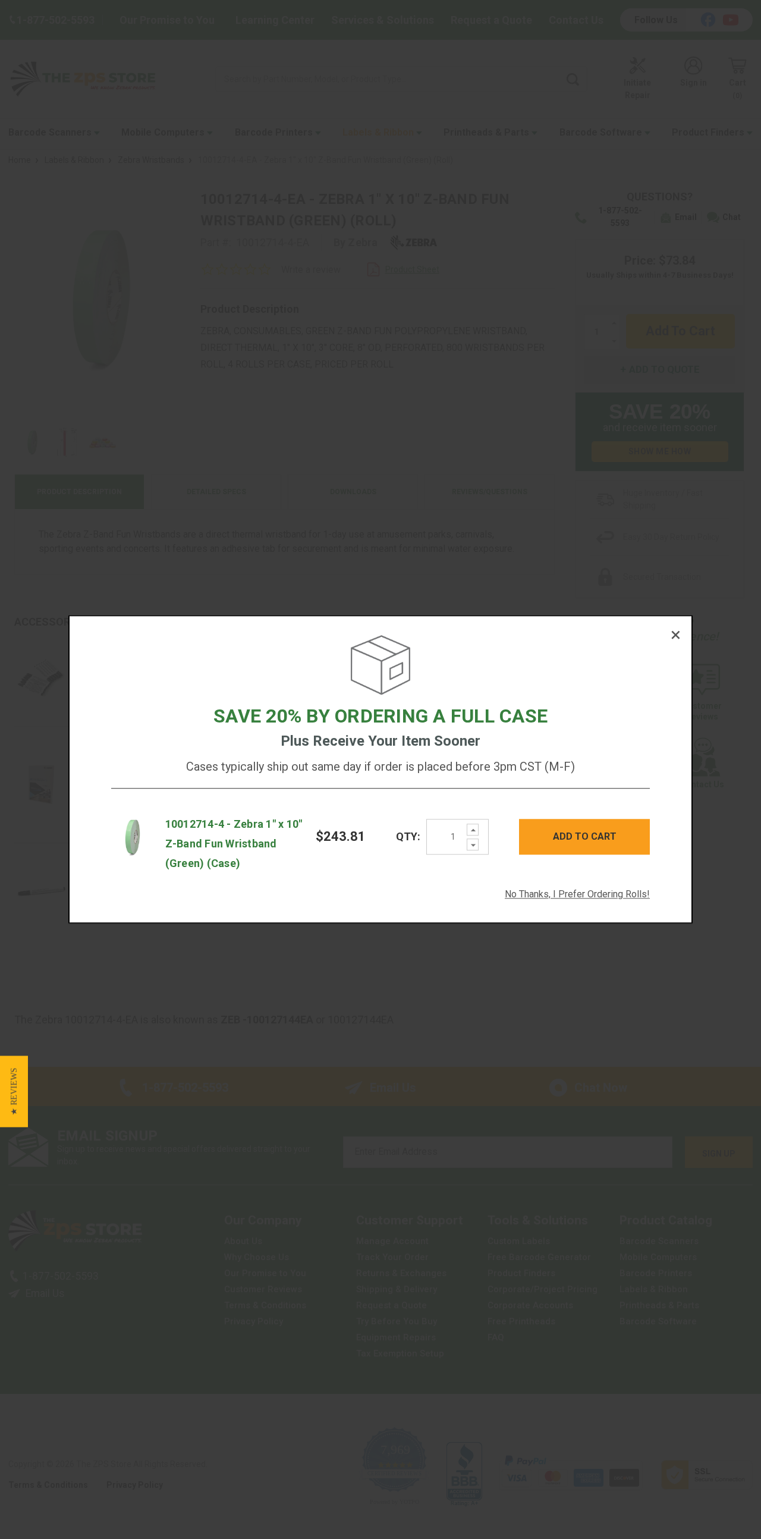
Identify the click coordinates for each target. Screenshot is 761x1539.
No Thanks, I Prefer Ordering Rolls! (577, 894)
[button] (14, 1091)
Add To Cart (585, 836)
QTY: (408, 837)
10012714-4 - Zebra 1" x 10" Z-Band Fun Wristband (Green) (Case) (234, 843)
